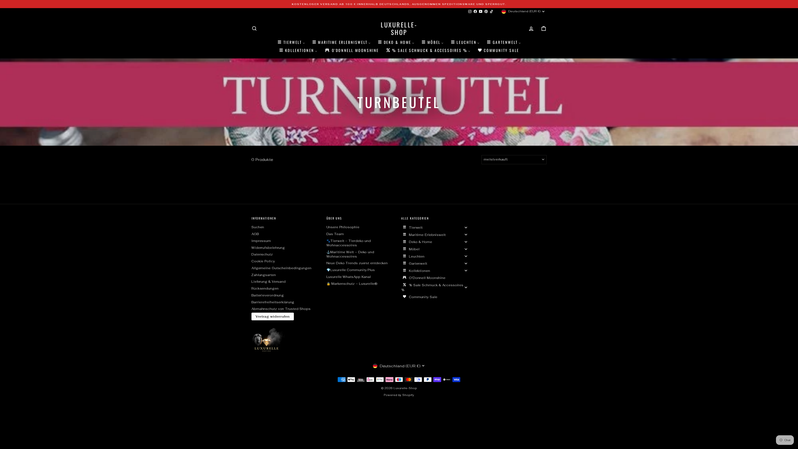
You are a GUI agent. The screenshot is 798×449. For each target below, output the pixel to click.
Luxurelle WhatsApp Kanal (348, 277)
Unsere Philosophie (343, 227)
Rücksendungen (265, 288)
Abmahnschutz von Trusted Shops (281, 309)
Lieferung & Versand (268, 282)
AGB (255, 234)
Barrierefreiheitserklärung (272, 302)
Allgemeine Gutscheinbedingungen (281, 268)
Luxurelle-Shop (399, 28)
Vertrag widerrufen (273, 316)
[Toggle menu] (466, 227)
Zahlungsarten (263, 275)
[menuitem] (291, 42)
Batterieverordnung (267, 295)
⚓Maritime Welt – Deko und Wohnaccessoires (350, 254)
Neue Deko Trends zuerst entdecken (357, 263)
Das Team (335, 234)
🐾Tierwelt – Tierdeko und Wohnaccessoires (348, 243)
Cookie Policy (263, 261)
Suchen (257, 227)
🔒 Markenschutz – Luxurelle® (352, 284)
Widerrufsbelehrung (268, 248)
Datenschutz (262, 254)
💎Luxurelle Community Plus (350, 270)
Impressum (261, 241)
